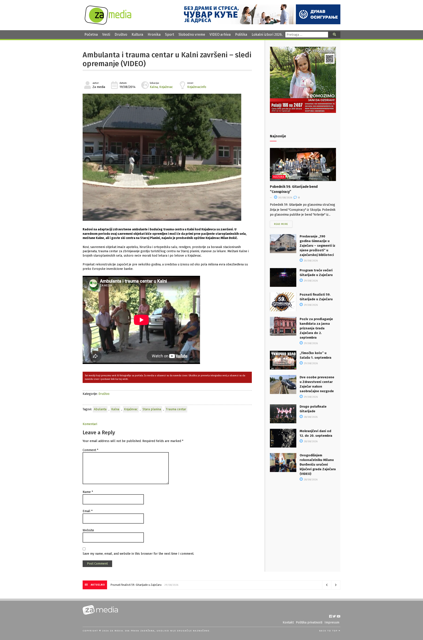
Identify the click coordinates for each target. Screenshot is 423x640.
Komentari (90, 424)
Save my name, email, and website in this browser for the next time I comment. (138, 554)
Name (88, 492)
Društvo (121, 34)
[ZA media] (108, 23)
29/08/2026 (310, 280)
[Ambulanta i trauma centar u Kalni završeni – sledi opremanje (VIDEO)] (167, 157)
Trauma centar (176, 409)
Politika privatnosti (309, 622)
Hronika (154, 34)
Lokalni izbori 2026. (267, 34)
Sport (169, 34)
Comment (90, 450)
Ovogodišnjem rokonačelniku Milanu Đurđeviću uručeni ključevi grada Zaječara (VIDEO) (318, 464)
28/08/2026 (310, 417)
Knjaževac (166, 87)
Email (88, 511)
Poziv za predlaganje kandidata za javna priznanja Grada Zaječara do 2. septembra (316, 328)
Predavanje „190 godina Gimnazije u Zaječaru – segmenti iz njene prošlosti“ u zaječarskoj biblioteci (317, 245)
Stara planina (152, 409)
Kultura (137, 34)
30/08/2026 (285, 197)
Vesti (106, 34)
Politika (241, 34)
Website (88, 530)
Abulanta (100, 409)
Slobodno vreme (191, 34)
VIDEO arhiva (220, 34)
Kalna (154, 87)
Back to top (329, 630)
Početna (91, 34)
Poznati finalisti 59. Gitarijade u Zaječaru (135, 584)
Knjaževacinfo (196, 87)
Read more (281, 224)
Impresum (332, 622)
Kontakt (288, 622)
